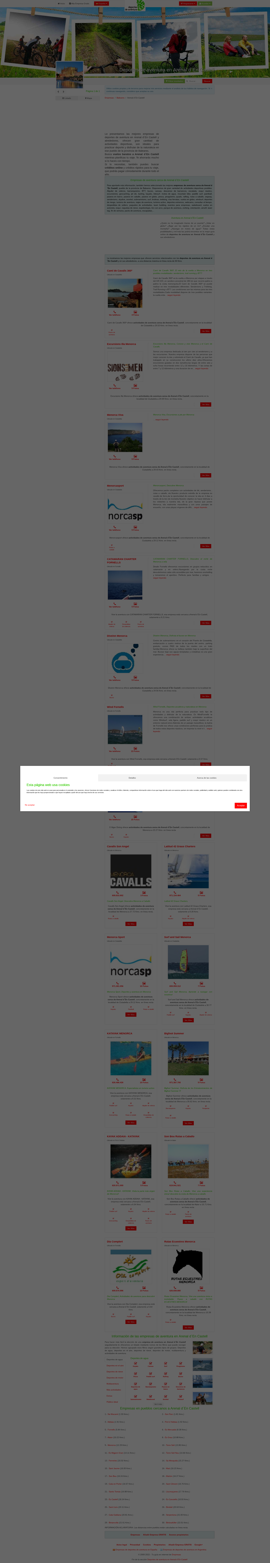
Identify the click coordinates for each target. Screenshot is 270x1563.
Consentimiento (61, 778)
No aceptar (30, 805)
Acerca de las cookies (206, 778)
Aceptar (241, 805)
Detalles (132, 778)
